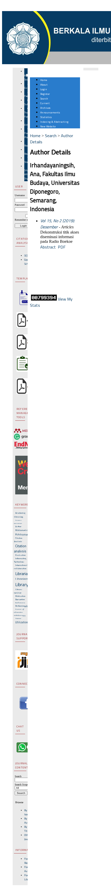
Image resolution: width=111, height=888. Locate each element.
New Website (48, 126)
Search (44, 98)
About (44, 84)
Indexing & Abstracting (54, 122)
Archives (45, 108)
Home (43, 80)
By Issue (27, 812)
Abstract (48, 247)
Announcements (50, 112)
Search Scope (21, 784)
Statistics (46, 117)
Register (45, 94)
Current (45, 103)
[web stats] (44, 299)
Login (43, 89)
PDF (62, 247)
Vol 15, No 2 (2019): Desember (57, 224)
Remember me (22, 219)
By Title (26, 829)
